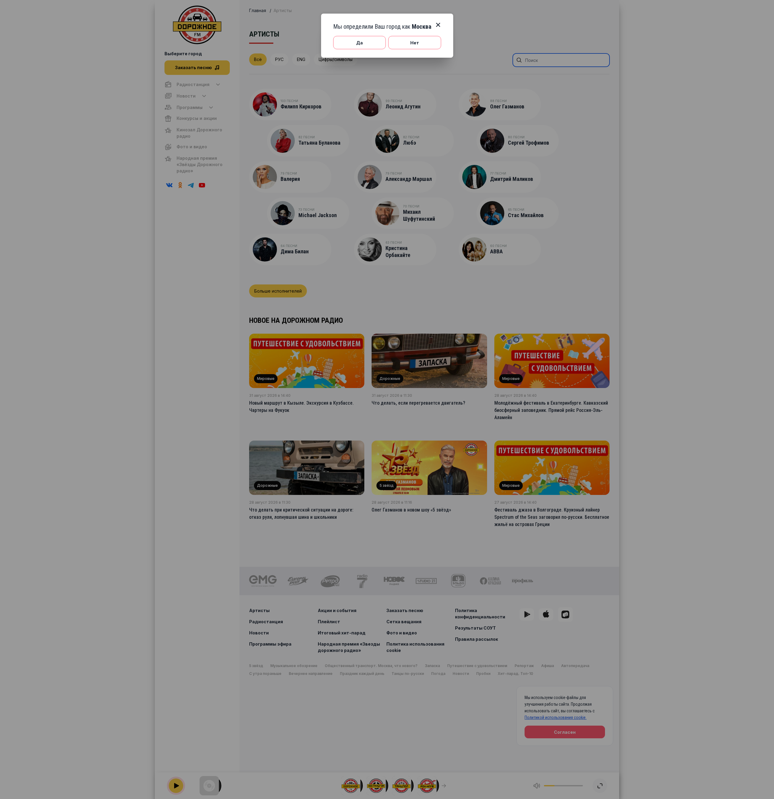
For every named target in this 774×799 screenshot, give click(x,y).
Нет (414, 42)
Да (359, 42)
